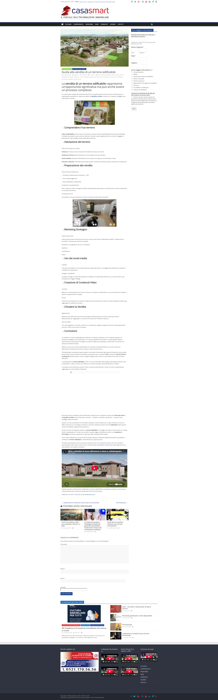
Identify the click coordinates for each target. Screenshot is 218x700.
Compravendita (138, 72)
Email (62, 578)
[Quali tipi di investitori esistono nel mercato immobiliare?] (117, 510)
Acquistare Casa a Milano (148, 688)
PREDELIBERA (89, 24)
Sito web (62, 587)
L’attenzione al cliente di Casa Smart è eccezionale (80, 503)
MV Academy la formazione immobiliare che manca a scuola (84, 629)
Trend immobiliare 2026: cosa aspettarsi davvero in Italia (70, 524)
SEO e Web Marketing (97, 697)
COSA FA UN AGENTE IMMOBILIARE (71, 625)
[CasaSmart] (62, 24)
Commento (63, 544)
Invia (134, 108)
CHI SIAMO (68, 24)
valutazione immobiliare (67, 79)
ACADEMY (113, 24)
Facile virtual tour (139, 81)
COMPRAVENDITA (78, 24)
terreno (111, 77)
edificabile (108, 75)
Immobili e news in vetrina (79, 69)
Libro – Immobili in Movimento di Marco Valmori (136, 608)
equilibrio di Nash (115, 75)
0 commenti (92, 75)
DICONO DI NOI (85, 625)
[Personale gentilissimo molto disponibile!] (115, 615)
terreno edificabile (118, 77)
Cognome (141, 52)
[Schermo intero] (117, 661)
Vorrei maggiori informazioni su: (142, 70)
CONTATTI (120, 24)
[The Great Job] (115, 624)
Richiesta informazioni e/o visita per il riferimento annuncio (143, 35)
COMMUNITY (104, 24)
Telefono (134, 63)
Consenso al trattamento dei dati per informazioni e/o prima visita (143, 94)
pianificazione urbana (95, 77)
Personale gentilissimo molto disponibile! (137, 616)
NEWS (97, 24)
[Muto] (115, 661)
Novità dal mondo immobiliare (143, 76)
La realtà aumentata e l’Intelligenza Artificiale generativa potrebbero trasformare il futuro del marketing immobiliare (93, 525)
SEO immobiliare (105, 77)
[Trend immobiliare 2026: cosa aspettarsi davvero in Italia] (71, 510)
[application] (109, 658)
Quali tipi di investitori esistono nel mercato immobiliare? (115, 524)
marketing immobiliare (73, 77)
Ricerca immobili (138, 79)
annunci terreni (101, 75)
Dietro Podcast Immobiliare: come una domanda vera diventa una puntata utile (102, 1)
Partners (136, 85)
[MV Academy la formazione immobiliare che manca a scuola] (84, 606)
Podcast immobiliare (140, 90)
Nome (62, 569)
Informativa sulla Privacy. (67, 697)
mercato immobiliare (84, 77)
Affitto (135, 74)
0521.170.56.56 (75, 494)
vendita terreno (77, 79)
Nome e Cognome (137, 47)
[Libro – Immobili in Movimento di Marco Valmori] (115, 606)
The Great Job (122, 503)
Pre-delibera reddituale (140, 87)
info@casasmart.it (89, 494)
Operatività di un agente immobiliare (145, 83)
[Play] (103, 661)
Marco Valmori (86, 697)
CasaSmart (76, 75)
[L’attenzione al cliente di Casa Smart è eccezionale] (115, 633)
